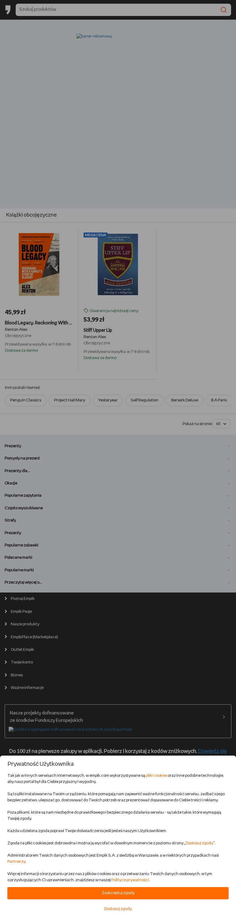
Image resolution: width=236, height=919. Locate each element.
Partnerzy (16, 862)
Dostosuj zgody (199, 843)
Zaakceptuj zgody (118, 893)
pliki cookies (156, 776)
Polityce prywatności (130, 880)
